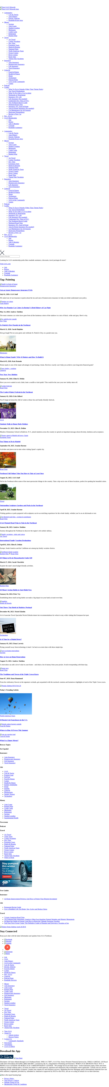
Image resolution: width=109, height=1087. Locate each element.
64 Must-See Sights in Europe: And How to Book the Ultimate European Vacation (32, 921)
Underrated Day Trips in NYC (19, 101)
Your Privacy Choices (11, 1080)
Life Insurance (13, 66)
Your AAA (8, 1031)
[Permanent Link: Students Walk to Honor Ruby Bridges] (8, 418)
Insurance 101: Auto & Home (18, 106)
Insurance (7, 60)
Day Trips (12, 43)
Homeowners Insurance (16, 64)
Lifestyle (7, 70)
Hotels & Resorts (14, 47)
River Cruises (13, 55)
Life (5, 957)
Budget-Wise (13, 36)
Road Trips (12, 57)
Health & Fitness (14, 74)
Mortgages (12, 30)
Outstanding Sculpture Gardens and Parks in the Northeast (21, 505)
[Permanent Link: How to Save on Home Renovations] (9, 651)
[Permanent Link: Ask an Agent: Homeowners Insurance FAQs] (8, 284)
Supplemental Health (11, 818)
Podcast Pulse (13, 80)
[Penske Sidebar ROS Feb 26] (10, 686)
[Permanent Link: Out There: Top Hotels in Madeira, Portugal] (3, 601)
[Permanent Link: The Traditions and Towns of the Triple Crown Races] (4, 668)
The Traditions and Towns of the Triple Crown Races (19, 674)
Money (6, 22)
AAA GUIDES (9, 1046)
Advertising (8, 1045)
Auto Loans (12, 26)
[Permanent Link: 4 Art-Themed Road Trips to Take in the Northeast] (15, 517)
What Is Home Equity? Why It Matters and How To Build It (22, 357)
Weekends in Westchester (17, 95)
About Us (7, 1033)
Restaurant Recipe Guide (12, 907)
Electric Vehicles (14, 18)
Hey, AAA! (8, 116)
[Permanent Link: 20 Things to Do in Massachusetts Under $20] (9, 552)
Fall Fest (7, 777)
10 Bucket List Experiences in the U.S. (14, 720)
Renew (11, 122)
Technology (12, 78)
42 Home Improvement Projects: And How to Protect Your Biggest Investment (30, 899)
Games (11, 83)
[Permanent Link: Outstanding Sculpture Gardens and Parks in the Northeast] (8, 499)
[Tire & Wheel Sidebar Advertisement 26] (16, 886)
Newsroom (8, 1043)
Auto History (13, 16)
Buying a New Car (15, 114)
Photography (8, 792)
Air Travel (12, 39)
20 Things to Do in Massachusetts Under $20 (16, 558)
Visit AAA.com (5, 264)
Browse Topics (14, 1037)
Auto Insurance (14, 62)
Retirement (12, 34)
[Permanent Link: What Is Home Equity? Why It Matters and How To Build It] (8, 351)
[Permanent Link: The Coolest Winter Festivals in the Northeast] (6, 386)
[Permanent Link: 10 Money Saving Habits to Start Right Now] (8, 584)
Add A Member (14, 124)
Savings (11, 24)
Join (10, 120)
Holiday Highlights (10, 785)
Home (11, 76)
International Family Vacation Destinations (15, 540)
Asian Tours (8, 836)
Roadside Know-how (16, 20)
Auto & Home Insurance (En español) (21, 108)
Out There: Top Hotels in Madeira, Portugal (16, 607)
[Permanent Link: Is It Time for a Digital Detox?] (8, 633)
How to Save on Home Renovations (12, 657)
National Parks (13, 49)
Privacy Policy (9, 1078)
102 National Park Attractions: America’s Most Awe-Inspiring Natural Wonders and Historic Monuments (39, 919)
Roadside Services (10, 980)
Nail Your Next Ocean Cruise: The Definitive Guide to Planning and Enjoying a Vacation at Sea (36, 923)
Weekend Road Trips (16, 104)
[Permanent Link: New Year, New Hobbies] (8, 368)
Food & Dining (14, 72)
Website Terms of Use (11, 1082)
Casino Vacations (14, 41)
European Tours (14, 45)
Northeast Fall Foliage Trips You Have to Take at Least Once (22, 473)
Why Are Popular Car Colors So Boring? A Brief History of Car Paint (25, 308)
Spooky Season (9, 794)
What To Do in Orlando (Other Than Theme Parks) (26, 89)
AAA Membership (10, 118)
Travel (6, 37)
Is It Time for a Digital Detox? (11, 639)
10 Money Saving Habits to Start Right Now (16, 590)
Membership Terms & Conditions (15, 1084)
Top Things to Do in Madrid (10, 441)
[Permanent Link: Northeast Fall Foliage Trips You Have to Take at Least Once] (8, 467)
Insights (6, 788)
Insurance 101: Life (15, 97)
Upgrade (11, 126)
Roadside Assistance (15, 127)
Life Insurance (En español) (18, 99)
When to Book (9, 857)
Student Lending (14, 28)
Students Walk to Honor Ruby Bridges (14, 424)
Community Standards (16, 1041)
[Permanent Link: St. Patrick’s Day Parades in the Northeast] (8, 319)
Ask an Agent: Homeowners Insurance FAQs (16, 290)
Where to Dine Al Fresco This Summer (14, 730)
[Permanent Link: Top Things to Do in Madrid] (14, 435)
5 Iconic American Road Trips (14, 917)
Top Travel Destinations (17, 91)
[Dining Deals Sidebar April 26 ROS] (13, 927)
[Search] (1, 250)
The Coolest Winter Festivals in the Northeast (16, 392)
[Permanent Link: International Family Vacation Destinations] (12, 534)
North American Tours (16, 51)
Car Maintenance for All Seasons (20, 110)
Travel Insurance (14, 68)
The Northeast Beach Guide (18, 103)
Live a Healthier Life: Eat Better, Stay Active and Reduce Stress (25, 909)
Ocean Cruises (13, 53)
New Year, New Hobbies (8, 374)
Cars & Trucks (13, 15)
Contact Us (8, 1039)
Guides (6, 87)
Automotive (8, 13)
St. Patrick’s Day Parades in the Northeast (15, 325)
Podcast (6, 85)
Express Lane (8, 775)
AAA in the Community (17, 82)
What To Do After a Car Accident (20, 93)
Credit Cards (13, 32)
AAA (2, 420)
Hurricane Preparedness (16, 112)
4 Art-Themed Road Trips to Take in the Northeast (18, 523)
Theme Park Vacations (16, 59)
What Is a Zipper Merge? (9, 740)
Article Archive (14, 1035)
